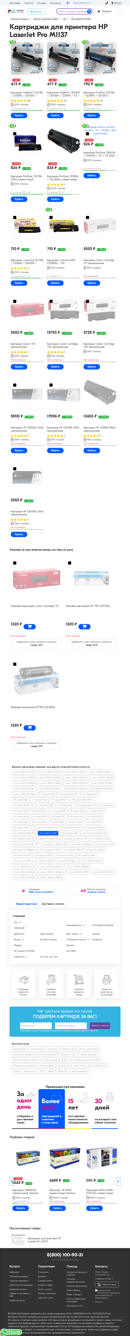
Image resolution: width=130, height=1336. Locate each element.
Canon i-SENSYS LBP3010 (49, 772)
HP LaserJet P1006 (77, 811)
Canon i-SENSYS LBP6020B (76, 778)
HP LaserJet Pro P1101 (51, 850)
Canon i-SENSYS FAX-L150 (24, 772)
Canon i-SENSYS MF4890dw (51, 878)
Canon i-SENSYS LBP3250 (100, 772)
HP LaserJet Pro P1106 (64, 855)
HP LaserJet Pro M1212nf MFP (95, 833)
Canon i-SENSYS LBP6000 (24, 778)
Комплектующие (47, 1066)
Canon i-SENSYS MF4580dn (25, 794)
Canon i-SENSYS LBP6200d (25, 783)
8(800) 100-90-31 (65, 1255)
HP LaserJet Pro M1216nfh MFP (26, 844)
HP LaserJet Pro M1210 (70, 833)
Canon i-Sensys (79, 1066)
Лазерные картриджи (19, 1276)
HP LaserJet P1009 (39, 816)
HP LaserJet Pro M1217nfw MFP (54, 844)
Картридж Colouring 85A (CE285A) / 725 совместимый (61, 262)
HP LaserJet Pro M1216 (100, 839)
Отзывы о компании (47, 1293)
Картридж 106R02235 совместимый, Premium (25, 1192)
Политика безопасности (77, 1286)
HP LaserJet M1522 (39, 800)
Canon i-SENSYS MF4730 (78, 872)
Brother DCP (63, 1071)
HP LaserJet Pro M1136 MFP (24, 833)
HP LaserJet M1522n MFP (81, 800)
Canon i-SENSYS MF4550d (74, 789)
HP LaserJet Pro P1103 (22, 855)
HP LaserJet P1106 (39, 822)
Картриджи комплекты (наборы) (87, 1060)
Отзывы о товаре (45, 1285)
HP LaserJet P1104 (21, 822)
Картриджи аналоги (18, 1289)
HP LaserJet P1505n (21, 828)
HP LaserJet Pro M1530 (105, 844)
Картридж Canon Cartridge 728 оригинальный (99, 345)
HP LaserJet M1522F (59, 800)
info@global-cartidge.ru (104, 1279)
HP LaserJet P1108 (57, 822)
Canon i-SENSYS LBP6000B (50, 866)
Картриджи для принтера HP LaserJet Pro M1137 (44, 1240)
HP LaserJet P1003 (21, 811)
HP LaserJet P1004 (39, 811)
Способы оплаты (45, 1281)
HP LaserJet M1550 (46, 805)
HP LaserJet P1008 (21, 816)
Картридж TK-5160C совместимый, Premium (62, 1192)
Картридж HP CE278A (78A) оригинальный (63, 429)
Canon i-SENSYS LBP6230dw (52, 872)
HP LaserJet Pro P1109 (22, 861)
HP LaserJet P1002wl (105, 805)
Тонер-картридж (50, 1060)
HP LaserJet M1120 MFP (68, 794)
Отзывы (41, 3)
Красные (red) (68, 1049)
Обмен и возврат (74, 1294)
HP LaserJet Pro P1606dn (67, 861)
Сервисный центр (17, 1300)
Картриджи (14, 1272)
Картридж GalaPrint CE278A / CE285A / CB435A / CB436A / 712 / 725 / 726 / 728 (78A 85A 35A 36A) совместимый (27, 94)
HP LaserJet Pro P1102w (94, 850)
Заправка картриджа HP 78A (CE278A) (88, 606)
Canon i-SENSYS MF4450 (49, 789)
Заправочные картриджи (24, 1066)
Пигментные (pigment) (46, 1054)
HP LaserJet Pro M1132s (94, 828)
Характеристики (26, 903)
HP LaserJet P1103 (94, 816)
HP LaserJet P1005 (58, 811)
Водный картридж (88, 1054)
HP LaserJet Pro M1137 (48, 833)
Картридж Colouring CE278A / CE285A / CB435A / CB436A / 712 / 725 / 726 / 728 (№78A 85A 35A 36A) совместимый (27, 262)
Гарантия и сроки (45, 1298)
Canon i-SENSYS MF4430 (24, 789)
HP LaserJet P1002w (85, 805)
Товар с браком (73, 1290)
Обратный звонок (109, 1284)
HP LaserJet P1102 (76, 816)
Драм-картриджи (79, 1071)
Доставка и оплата (53, 903)
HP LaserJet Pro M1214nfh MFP (75, 839)
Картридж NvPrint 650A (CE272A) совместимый (99, 1192)
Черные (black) (36, 1049)
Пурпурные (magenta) (23, 1054)
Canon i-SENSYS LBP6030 (102, 778)
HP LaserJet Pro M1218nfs (82, 844)
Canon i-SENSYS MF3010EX (76, 783)
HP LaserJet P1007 (96, 811)
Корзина (110, 11)
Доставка (15, 3)
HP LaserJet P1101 (58, 816)
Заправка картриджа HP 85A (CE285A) (33, 707)
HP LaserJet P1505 (94, 822)
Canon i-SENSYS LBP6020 (50, 778)
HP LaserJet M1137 (21, 800)
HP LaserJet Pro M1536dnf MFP (26, 850)
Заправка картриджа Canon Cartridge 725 (35, 606)
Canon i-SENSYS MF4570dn (101, 789)
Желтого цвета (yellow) (88, 1049)
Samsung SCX (30, 1071)
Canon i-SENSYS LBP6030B (77, 866)
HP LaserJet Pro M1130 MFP (44, 828)
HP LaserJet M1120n (90, 794)
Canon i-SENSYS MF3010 (50, 783)
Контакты (55, 3)
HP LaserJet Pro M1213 (22, 839)
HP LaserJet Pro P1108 (86, 855)
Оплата (29, 3)
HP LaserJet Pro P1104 (43, 855)
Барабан (65, 1060)
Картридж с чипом (68, 1054)
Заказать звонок (99, 1025)
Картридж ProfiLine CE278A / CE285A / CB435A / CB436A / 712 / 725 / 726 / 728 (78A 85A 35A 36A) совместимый (100, 94)
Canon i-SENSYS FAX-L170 (91, 861)
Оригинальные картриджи (21, 1285)
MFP (41, 1071)
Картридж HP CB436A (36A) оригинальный (27, 429)
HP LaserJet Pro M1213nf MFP (47, 839)
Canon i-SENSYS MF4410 (102, 783)
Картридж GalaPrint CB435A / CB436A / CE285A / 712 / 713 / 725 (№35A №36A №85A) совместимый (63, 94)
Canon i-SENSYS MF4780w (25, 878)
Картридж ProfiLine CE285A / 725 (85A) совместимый (62, 178)
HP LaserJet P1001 (48, 794)
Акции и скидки (45, 1289)
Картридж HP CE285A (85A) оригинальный (100, 429)
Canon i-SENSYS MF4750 (103, 872)
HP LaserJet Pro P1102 (72, 850)
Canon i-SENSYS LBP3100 (75, 772)
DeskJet (17, 1071)
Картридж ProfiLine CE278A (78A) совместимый (26, 178)
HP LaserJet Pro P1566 (43, 861)
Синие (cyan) (52, 1049)
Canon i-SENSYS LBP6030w (25, 872)
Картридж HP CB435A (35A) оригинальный (27, 513)
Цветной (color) (20, 1049)
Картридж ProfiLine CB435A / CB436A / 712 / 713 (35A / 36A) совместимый (100, 154)
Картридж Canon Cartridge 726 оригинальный (62, 345)
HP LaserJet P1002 (65, 805)
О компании (43, 1272)
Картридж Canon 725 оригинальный (23, 345)
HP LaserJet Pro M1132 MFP (70, 828)
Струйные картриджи (19, 1281)
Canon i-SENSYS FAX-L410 (24, 866)
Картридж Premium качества (26, 1060)
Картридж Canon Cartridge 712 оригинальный (99, 262)
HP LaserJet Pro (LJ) (98, 1066)
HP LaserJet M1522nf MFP (24, 805)
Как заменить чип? (75, 1306)
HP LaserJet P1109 (75, 822)
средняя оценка (96, 892)
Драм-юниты (63, 1066)
